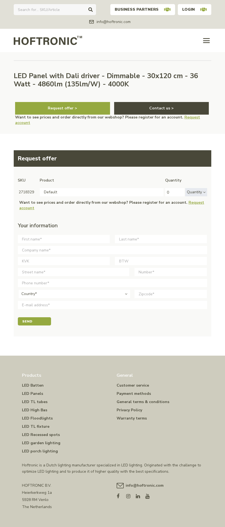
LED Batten (33, 385)
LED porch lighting (40, 451)
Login (188, 9)
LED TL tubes (34, 401)
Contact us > (161, 108)
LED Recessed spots (41, 434)
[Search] (90, 9)
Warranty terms (132, 418)
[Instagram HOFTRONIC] (131, 495)
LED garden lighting (41, 443)
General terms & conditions (143, 401)
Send (27, 321)
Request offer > (62, 108)
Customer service (133, 385)
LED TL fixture (35, 426)
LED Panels (32, 393)
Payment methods (134, 393)
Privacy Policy (129, 410)
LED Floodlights (37, 418)
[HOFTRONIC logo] (48, 40)
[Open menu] (206, 40)
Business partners (137, 9)
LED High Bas (34, 410)
